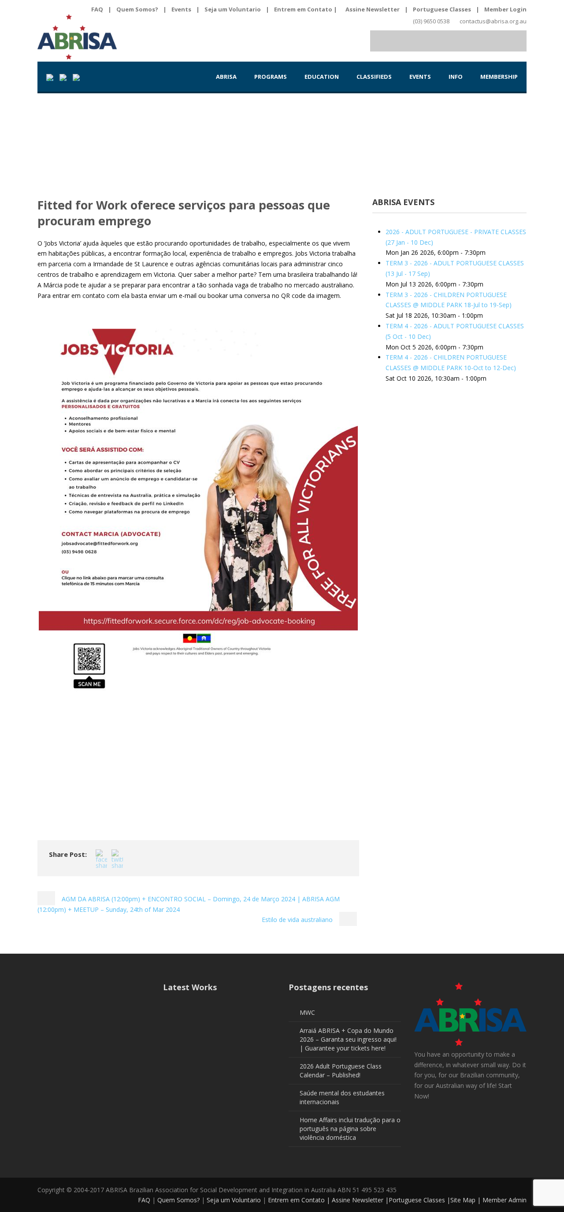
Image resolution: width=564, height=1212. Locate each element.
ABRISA (226, 77)
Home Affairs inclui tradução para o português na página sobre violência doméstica (350, 1129)
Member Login (505, 9)
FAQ (97, 9)
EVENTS (420, 77)
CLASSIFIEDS (374, 77)
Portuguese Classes (442, 9)
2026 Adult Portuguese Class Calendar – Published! (341, 1070)
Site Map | (466, 1200)
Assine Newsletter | (360, 1200)
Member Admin (504, 1200)
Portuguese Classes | (419, 1200)
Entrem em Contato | (306, 9)
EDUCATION (321, 77)
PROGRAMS (270, 77)
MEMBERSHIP (499, 77)
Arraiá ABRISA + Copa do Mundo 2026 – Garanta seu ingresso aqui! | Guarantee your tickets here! (348, 1039)
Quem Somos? (137, 9)
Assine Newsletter (372, 9)
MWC (307, 1012)
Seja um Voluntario (232, 9)
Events (181, 9)
